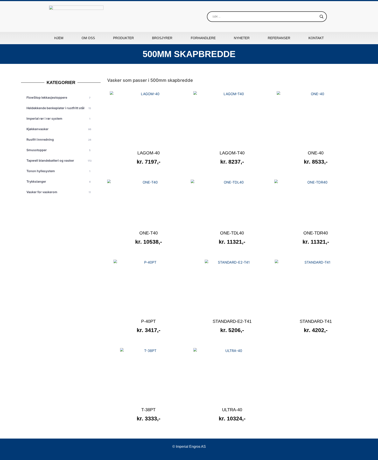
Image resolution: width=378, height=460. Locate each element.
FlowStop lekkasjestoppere (58, 97)
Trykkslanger (58, 181)
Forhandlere (203, 38)
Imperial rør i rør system (58, 118)
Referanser (279, 38)
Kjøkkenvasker (58, 129)
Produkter (123, 38)
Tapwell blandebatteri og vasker (59, 160)
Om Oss (88, 38)
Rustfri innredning (58, 139)
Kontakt (316, 38)
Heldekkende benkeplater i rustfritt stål (58, 108)
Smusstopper (58, 150)
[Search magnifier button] (321, 17)
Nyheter (242, 38)
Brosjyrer (162, 38)
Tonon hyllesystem (58, 171)
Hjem (58, 38)
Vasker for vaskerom (58, 192)
